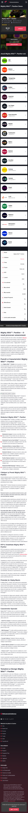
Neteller (4, 733)
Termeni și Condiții (6, 772)
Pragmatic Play (5, 753)
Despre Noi (5, 767)
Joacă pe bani (14, 44)
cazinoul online (23, 554)
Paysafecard (5, 741)
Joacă (20, 28)
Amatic (3, 748)
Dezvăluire (4, 778)
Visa (3, 726)
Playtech (4, 750)
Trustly (3, 736)
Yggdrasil (4, 758)
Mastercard (4, 728)
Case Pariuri (5, 780)
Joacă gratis (14, 39)
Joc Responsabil (6, 770)
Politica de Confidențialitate (8, 775)
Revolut (4, 731)
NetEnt (3, 760)
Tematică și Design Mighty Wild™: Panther (16, 325)
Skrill (3, 738)
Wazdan (22, 259)
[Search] (26, 2)
